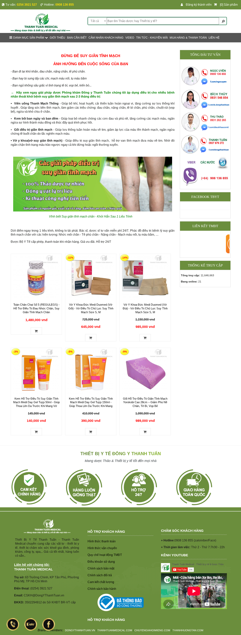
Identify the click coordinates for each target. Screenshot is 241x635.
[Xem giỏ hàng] (216, 5)
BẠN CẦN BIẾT (77, 37)
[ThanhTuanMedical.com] (40, 22)
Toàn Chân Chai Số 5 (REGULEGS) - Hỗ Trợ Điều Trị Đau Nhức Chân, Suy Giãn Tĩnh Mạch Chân (36, 308)
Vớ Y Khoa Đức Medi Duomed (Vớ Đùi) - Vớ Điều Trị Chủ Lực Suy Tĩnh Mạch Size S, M (145, 308)
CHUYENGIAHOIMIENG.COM (152, 630)
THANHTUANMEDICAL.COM (114, 630)
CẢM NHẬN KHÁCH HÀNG (106, 37)
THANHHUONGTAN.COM (187, 630)
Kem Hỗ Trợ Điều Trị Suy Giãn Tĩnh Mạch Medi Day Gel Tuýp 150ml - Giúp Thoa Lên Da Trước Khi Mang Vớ (91, 404)
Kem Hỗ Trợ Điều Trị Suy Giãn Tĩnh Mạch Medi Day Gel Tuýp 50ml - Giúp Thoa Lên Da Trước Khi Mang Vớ (36, 402)
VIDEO (129, 37)
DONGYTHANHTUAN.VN (80, 630)
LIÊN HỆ (214, 37)
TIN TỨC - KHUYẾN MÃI (152, 37)
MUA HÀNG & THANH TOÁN (188, 37)
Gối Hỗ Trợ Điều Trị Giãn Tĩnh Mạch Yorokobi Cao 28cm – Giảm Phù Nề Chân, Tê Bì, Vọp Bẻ (145, 402)
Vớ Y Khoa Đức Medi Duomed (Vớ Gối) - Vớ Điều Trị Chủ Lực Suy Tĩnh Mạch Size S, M (90, 308)
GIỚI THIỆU (57, 37)
